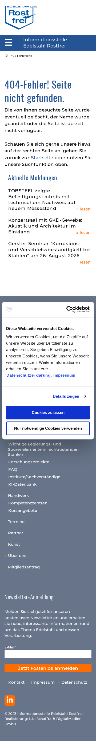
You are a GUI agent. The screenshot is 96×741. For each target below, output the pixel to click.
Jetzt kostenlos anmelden (48, 668)
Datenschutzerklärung (28, 375)
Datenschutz (74, 682)
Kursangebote (22, 510)
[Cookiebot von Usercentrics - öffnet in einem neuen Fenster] (68, 309)
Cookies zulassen (48, 412)
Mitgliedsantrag (24, 566)
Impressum (64, 375)
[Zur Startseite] (21, 17)
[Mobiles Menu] (8, 42)
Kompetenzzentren (27, 502)
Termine (16, 521)
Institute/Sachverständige (34, 476)
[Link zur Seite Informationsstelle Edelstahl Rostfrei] (6, 56)
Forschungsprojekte (28, 461)
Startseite (42, 157)
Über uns (17, 555)
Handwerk (18, 495)
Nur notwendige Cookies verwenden (48, 428)
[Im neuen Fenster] (10, 700)
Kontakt (16, 682)
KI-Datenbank (22, 484)
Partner (15, 532)
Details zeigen (66, 396)
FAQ (12, 469)
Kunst (14, 544)
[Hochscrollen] (86, 731)
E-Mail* (10, 647)
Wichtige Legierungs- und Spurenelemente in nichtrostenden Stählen (43, 449)
